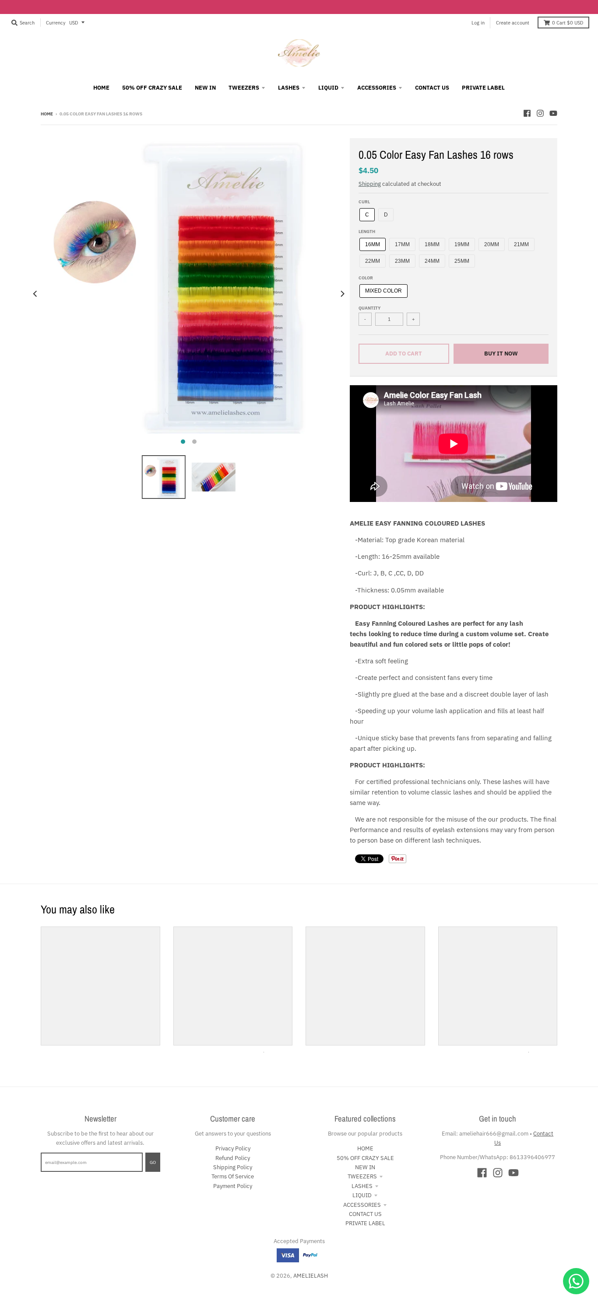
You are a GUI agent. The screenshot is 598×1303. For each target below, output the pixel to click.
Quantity (369, 308)
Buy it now (501, 353)
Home (47, 114)
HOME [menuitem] (101, 87)
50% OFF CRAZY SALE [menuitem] (152, 87)
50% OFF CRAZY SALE (365, 1158)
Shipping (370, 184)
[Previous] (35, 293)
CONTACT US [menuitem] (432, 87)
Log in (478, 22)
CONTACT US (365, 1214)
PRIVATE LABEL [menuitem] (483, 87)
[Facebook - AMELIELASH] (527, 113)
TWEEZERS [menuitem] (244, 87)
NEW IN (365, 1167)
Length (367, 231)
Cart (567, 22)
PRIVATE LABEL (365, 1223)
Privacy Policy (232, 1148)
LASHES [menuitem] (288, 87)
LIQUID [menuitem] (328, 87)
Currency (55, 22)
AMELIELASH (310, 1275)
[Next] (342, 293)
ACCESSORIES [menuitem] (376, 87)
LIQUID (362, 1195)
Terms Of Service (232, 1176)
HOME (365, 1148)
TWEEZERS (362, 1176)
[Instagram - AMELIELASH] (540, 113)
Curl (364, 202)
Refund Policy (232, 1158)
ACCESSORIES (362, 1205)
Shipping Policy (232, 1167)
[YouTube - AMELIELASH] (553, 113)
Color (366, 278)
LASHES (362, 1186)
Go (153, 1162)
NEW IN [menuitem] (205, 87)
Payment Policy (232, 1186)
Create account (512, 22)
